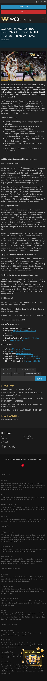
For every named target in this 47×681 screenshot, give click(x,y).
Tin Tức (4, 438)
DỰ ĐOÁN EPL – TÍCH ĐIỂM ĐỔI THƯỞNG (16, 389)
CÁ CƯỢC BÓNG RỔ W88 (26, 370)
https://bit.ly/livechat (31, 338)
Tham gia (23, 12)
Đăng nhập (23, 7)
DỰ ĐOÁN (6, 374)
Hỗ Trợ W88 (14, 333)
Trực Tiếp (27, 436)
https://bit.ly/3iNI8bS (32, 361)
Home (3, 436)
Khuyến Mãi (28, 438)
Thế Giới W (18, 335)
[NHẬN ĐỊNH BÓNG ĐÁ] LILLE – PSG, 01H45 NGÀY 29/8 (22, 410)
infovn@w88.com (16, 340)
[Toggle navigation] (43, 19)
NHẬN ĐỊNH (18, 374)
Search (40, 379)
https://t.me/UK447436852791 (24, 331)
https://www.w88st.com (21, 349)
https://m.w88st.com (19, 351)
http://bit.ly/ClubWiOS (24, 354)
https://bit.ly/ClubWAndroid (30, 356)
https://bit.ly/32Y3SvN (32, 358)
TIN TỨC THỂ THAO (32, 374)
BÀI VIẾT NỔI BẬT (8, 370)
